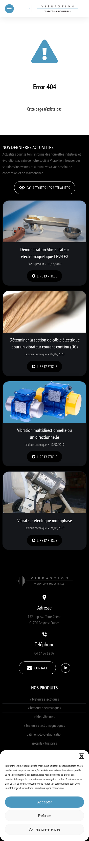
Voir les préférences (44, 829)
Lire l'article (47, 275)
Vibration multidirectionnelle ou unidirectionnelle (44, 433)
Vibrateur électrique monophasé (44, 520)
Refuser (44, 816)
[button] (81, 756)
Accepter (44, 802)
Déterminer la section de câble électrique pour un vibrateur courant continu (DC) (45, 343)
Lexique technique (36, 354)
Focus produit (36, 264)
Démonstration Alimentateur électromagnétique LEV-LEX (44, 253)
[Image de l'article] (44, 221)
